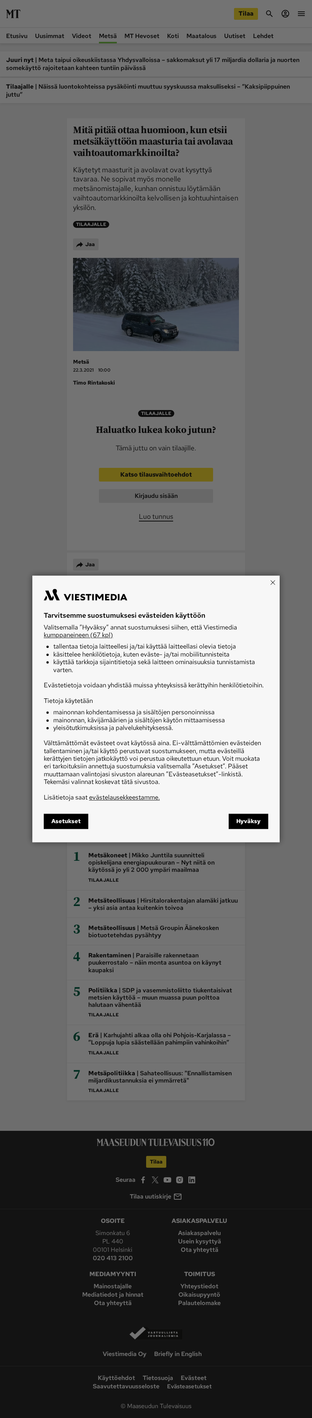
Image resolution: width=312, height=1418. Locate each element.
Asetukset (66, 821)
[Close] (273, 582)
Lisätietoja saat (102, 797)
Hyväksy (248, 821)
